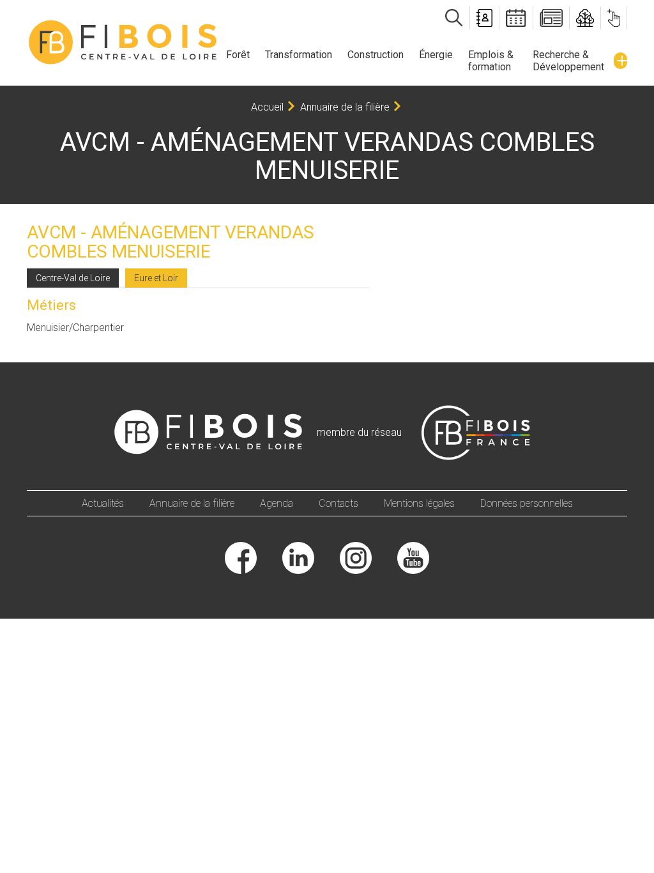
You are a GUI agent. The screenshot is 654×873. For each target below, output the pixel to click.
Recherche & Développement (568, 61)
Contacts (338, 503)
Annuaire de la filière (345, 107)
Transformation (298, 55)
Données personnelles (526, 503)
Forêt (238, 55)
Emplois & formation (490, 61)
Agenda (276, 503)
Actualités (103, 503)
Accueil (267, 107)
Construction (375, 55)
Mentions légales (419, 503)
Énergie (436, 55)
